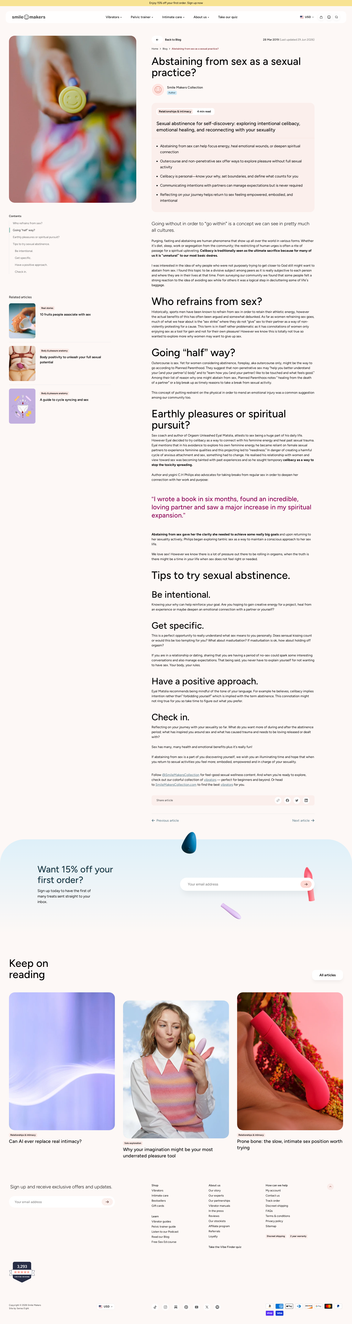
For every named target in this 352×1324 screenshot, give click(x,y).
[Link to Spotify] (217, 1307)
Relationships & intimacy (175, 111)
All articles (327, 975)
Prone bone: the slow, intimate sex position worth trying (289, 1144)
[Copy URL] (278, 800)
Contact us (273, 1195)
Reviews (214, 1216)
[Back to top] (330, 1186)
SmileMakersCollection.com (176, 785)
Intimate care (172, 17)
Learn (155, 1216)
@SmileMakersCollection (180, 775)
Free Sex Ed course (164, 1242)
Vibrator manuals (219, 1206)
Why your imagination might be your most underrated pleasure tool (168, 1153)
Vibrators (112, 17)
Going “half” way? (24, 230)
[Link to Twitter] (207, 1307)
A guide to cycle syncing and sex (64, 400)
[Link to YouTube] (196, 1307)
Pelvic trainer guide (164, 1226)
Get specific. (23, 258)
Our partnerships (219, 1200)
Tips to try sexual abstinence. (31, 244)
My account (273, 1190)
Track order (273, 1200)
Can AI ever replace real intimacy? (45, 1141)
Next (301, 820)
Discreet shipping (277, 1206)
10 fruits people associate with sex (65, 314)
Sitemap (271, 1226)
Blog (165, 48)
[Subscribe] (306, 884)
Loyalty (213, 1236)
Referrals (214, 1231)
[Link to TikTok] (155, 1307)
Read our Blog (160, 1237)
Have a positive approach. (31, 265)
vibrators (210, 780)
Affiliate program (219, 1226)
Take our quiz (228, 17)
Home (155, 48)
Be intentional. (24, 251)
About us (200, 17)
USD (308, 17)
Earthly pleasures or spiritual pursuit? (36, 237)
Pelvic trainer (141, 17)
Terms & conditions (278, 1216)
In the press (216, 1211)
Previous (167, 820)
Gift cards (158, 1206)
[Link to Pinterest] (186, 1307)
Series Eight (23, 1308)
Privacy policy (274, 1221)
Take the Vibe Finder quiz (225, 1247)
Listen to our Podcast (165, 1231)
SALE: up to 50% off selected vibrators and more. (176, 3)
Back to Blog (173, 39)
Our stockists (217, 1221)
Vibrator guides (161, 1221)
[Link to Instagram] (165, 1307)
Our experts (216, 1195)
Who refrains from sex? (27, 223)
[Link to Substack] (175, 1307)
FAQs (269, 1211)
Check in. (21, 272)
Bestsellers (159, 1200)
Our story (215, 1190)
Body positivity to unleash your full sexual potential (70, 359)
